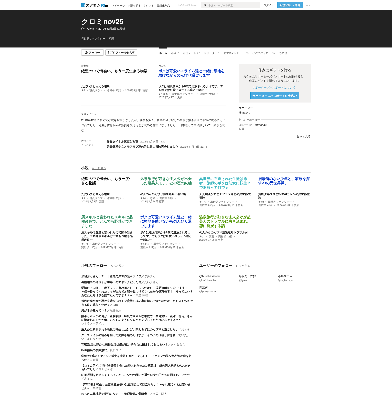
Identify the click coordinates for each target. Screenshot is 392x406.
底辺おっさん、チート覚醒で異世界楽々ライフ (111, 276)
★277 (202, 201)
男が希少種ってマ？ (94, 310)
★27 (202, 236)
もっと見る (87, 144)
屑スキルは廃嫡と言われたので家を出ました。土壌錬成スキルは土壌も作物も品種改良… (107, 236)
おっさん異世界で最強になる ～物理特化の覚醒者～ (115, 394)
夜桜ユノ (115, 350)
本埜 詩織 (142, 295)
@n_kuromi (87, 28)
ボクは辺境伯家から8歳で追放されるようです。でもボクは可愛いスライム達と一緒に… (190, 88)
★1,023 (163, 94)
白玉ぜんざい (107, 369)
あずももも (178, 344)
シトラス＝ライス (92, 323)
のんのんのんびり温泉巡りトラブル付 (223, 232)
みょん (88, 378)
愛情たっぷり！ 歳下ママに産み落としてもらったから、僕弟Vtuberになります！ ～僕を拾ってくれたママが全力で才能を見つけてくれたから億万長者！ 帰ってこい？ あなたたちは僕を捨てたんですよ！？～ (138, 291)
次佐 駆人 (160, 394)
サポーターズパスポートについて (273, 87)
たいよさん (151, 282)
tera (115, 304)
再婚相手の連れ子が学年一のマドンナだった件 (111, 282)
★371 (84, 243)
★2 (83, 90)
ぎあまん (150, 276)
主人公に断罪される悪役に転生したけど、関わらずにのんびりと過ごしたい (129, 329)
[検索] (204, 5)
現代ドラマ (96, 90)
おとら (185, 329)
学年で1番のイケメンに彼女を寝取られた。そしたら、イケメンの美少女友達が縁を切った (136, 357)
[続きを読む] (153, 125)
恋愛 (152, 198)
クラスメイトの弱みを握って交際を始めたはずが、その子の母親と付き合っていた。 (135, 335)
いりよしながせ (91, 338)
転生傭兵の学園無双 (94, 350)
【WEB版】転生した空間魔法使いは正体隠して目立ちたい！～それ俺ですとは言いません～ (136, 386)
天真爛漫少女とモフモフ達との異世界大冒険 (225, 196)
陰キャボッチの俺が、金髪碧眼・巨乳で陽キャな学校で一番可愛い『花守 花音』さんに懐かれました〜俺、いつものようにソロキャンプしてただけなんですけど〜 (137, 318)
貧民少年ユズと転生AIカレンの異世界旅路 (284, 196)
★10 (261, 201)
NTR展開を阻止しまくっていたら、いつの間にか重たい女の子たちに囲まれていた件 (135, 375)
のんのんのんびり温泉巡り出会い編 (163, 194)
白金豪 (94, 359)
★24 (143, 198)
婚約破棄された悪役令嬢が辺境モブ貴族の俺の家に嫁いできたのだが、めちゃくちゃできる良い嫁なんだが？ (137, 302)
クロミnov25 (102, 21)
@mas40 (244, 112)
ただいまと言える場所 (95, 86)
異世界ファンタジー (184, 94)
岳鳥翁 (97, 388)
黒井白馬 (115, 310)
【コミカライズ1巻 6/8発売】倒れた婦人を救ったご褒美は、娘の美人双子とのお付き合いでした (136, 367)
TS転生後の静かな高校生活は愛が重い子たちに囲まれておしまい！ (124, 344)
